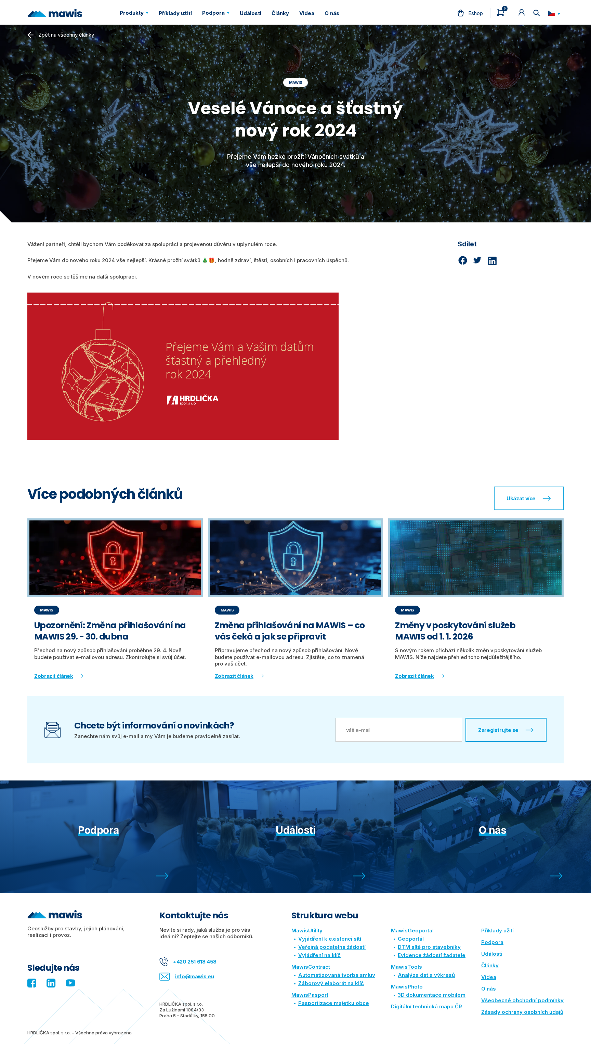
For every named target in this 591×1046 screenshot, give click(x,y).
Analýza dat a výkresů (426, 975)
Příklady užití (497, 930)
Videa (488, 977)
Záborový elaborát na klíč (331, 983)
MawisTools (406, 967)
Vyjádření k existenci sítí (329, 938)
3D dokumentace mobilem (431, 995)
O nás (488, 988)
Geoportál (411, 938)
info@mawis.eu (194, 976)
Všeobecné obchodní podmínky (522, 1000)
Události (491, 954)
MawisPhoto (407, 986)
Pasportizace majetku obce (333, 1003)
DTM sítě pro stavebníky (429, 947)
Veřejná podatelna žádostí (332, 947)
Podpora (492, 942)
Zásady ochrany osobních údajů (522, 1012)
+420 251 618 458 (194, 961)
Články (490, 965)
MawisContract (310, 967)
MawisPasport (309, 995)
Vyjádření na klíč (319, 955)
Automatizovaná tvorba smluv (336, 975)
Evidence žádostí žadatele (431, 955)
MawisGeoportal (412, 930)
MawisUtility (307, 930)
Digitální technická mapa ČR (426, 1006)
